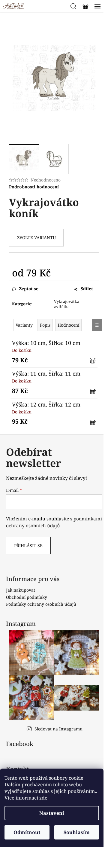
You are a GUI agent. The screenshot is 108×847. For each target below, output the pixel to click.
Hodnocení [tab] (68, 325)
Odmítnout (27, 832)
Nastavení (51, 813)
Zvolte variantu (36, 237)
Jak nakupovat (20, 590)
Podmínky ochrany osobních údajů (41, 604)
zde (43, 797)
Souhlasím (77, 832)
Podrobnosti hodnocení (34, 187)
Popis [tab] (45, 325)
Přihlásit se (28, 545)
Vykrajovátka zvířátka (66, 304)
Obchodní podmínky (26, 597)
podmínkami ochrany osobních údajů (54, 522)
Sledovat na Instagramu (58, 729)
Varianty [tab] (24, 325)
